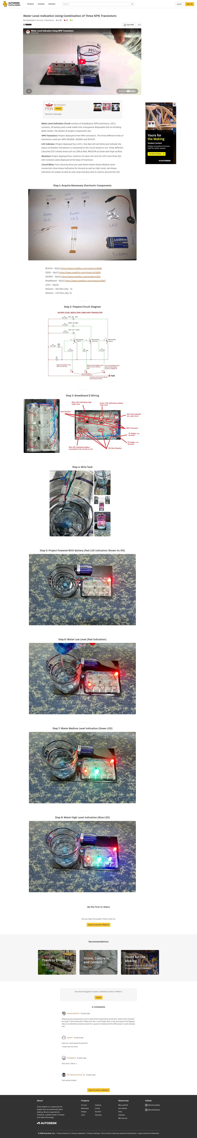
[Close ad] (174, 104)
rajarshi (70, 1038)
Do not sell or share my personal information (119, 1133)
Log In (179, 4)
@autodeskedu (154, 1110)
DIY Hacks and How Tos (76, 1075)
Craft (83, 1115)
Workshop (85, 1108)
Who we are (122, 1118)
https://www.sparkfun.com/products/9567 (85, 280)
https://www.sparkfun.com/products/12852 (80, 272)
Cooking (98, 1105)
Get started (122, 1108)
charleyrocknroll (73, 1013)
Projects (30, 4)
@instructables (154, 1105)
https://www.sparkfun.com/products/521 (80, 276)
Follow (58, 108)
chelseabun (71, 1058)
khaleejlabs (30, 20)
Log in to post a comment (98, 1090)
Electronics (49, 20)
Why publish (123, 1105)
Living (97, 1108)
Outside (98, 1111)
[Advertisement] (160, 133)
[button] (139, 25)
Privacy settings (93, 1133)
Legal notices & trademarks (148, 1133)
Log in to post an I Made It (98, 925)
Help (120, 1111)
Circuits (40, 20)
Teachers (51, 4)
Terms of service (63, 1133)
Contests (41, 4)
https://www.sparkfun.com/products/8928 (81, 268)
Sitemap (121, 1115)
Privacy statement (78, 1133)
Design (83, 1111)
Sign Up (190, 4)
